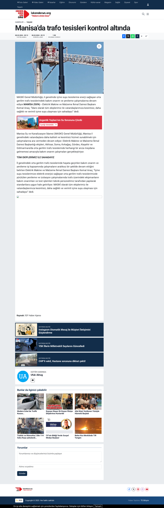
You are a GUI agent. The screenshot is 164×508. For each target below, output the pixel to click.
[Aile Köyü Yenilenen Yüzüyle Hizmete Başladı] (88, 401)
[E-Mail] (33, 380)
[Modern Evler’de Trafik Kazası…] (30, 401)
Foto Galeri (23, 2)
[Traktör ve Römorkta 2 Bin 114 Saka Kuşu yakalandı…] (30, 425)
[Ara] (143, 14)
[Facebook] (129, 489)
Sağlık (117, 2)
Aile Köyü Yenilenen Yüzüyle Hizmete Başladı (87, 412)
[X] (134, 489)
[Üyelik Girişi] (147, 4)
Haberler (19, 22)
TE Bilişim (145, 500)
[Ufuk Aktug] (23, 376)
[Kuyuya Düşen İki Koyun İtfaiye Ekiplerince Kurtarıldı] (59, 401)
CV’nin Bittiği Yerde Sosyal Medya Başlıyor (57, 436)
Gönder (22, 473)
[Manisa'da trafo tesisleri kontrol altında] (59, 68)
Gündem (83, 2)
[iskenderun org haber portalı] (33, 14)
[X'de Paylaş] (128, 36)
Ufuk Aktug (37, 374)
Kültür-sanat (95, 2)
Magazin (107, 2)
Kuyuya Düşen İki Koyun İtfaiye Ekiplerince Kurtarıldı (59, 412)
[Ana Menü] (148, 14)
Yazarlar (52, 2)
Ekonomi (72, 2)
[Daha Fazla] (137, 36)
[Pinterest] (138, 489)
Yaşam (20, 7)
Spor (136, 2)
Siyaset (127, 2)
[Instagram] (142, 489)
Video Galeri (38, 2)
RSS (20, 500)
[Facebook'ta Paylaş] (124, 36)
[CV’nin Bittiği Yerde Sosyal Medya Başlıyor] (59, 425)
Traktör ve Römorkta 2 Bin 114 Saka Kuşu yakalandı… (30, 436)
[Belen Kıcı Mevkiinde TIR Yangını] (88, 425)
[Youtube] (147, 489)
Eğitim (62, 2)
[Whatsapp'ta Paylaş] (133, 36)
